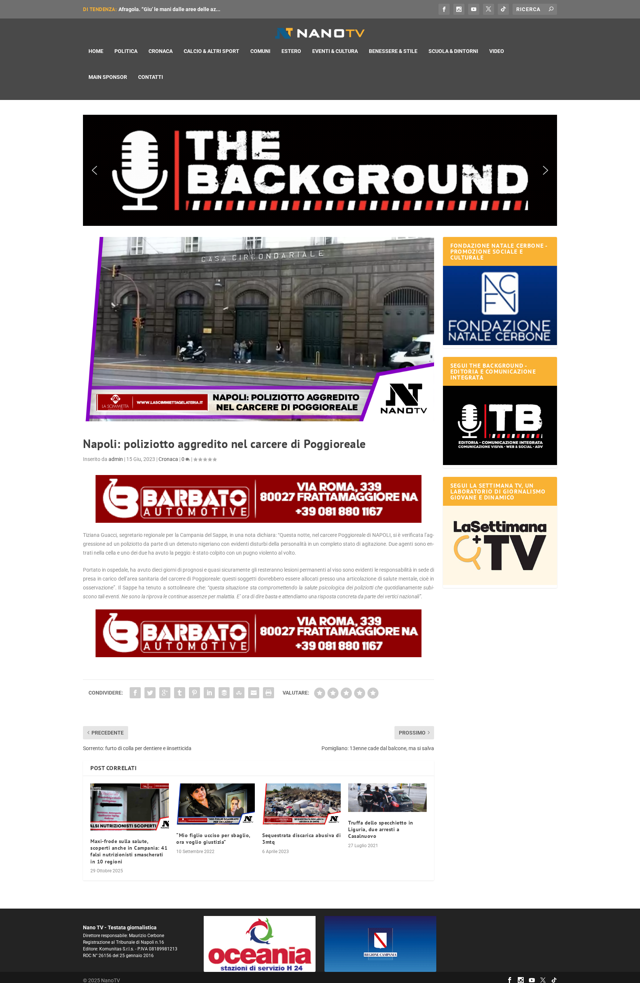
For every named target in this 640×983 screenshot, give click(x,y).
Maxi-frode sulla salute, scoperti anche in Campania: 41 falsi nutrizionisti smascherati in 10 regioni (128, 851)
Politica (125, 51)
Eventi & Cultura (335, 51)
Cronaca (161, 51)
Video (496, 51)
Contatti (150, 77)
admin (116, 459)
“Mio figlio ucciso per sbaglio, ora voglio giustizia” (213, 838)
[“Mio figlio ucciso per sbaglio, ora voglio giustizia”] (215, 804)
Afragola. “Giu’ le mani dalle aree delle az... (169, 9)
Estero (291, 51)
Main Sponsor (108, 77)
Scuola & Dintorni (453, 51)
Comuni (260, 51)
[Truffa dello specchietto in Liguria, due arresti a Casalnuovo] (387, 797)
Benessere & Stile (393, 51)
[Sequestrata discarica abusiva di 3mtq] (301, 804)
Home (96, 51)
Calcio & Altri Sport (211, 51)
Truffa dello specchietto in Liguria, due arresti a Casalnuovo (380, 829)
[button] (320, 170)
